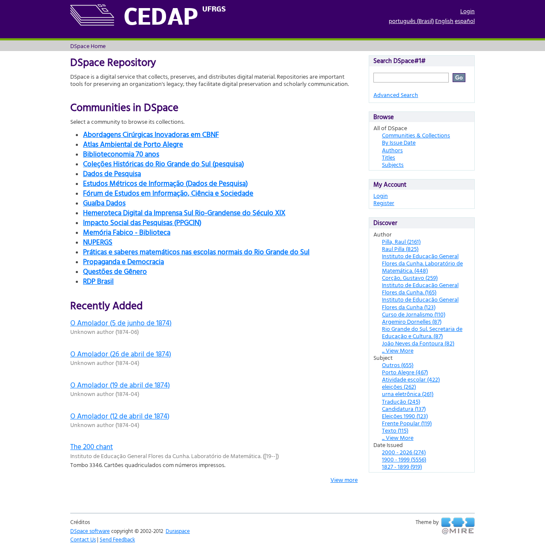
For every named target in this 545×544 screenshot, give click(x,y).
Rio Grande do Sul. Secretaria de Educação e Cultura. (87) (422, 332)
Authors (392, 149)
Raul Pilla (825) (400, 248)
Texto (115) (395, 430)
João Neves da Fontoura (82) (418, 343)
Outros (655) (397, 364)
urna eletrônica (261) (407, 393)
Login (467, 10)
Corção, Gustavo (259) (410, 277)
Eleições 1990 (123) (405, 415)
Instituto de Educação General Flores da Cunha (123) (420, 303)
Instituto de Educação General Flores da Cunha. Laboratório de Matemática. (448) (422, 263)
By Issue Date (399, 142)
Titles (388, 157)
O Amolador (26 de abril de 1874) (120, 353)
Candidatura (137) (404, 408)
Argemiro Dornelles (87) (412, 321)
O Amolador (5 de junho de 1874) (121, 322)
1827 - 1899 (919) (402, 466)
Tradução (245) (401, 401)
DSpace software (90, 531)
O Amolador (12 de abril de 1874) (119, 415)
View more (344, 479)
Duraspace (178, 531)
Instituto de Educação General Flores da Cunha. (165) (420, 288)
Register (383, 202)
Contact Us (83, 539)
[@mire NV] (458, 526)
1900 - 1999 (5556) (404, 459)
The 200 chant (91, 446)
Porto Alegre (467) (405, 371)
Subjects (393, 164)
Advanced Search (395, 94)
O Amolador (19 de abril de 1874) (120, 384)
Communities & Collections (416, 135)
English (444, 20)
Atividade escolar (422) (411, 379)
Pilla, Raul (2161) (401, 241)
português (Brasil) (411, 20)
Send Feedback (117, 539)
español (465, 20)
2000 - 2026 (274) (404, 451)
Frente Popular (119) (407, 423)
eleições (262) (399, 386)
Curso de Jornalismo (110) (413, 314)
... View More (397, 350)
